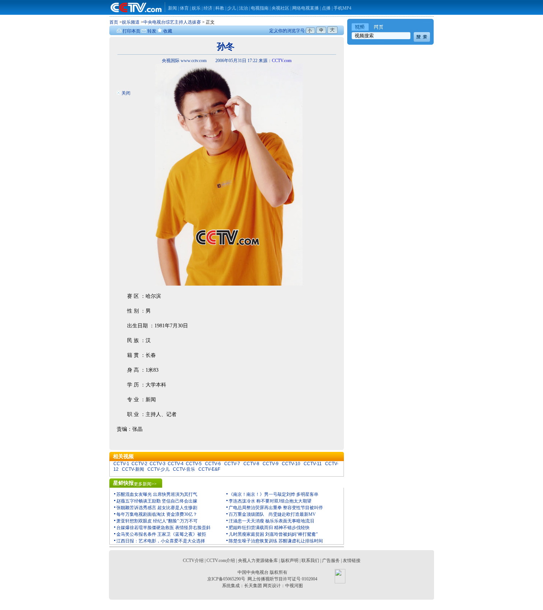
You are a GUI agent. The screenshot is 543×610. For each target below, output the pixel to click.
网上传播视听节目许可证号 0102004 (282, 579)
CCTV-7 (232, 463)
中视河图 (294, 585)
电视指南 (260, 8)
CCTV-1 (121, 463)
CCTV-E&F (209, 469)
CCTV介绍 (193, 560)
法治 (243, 8)
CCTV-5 (194, 463)
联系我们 (310, 560)
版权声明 (289, 560)
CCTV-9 (271, 463)
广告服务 (331, 560)
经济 (209, 8)
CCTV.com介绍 (220, 560)
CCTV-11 (313, 463)
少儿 (231, 8)
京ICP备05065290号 (226, 579)
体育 (184, 8)
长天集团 (253, 585)
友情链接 (352, 560)
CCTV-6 (213, 463)
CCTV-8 (251, 463)
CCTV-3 (157, 463)
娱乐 (196, 8)
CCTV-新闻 (133, 469)
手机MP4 (342, 8)
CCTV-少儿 (158, 469)
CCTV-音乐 (184, 469)
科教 (220, 8)
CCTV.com (281, 60)
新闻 (172, 8)
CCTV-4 (176, 463)
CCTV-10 (291, 463)
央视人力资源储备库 (258, 560)
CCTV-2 (139, 463)
